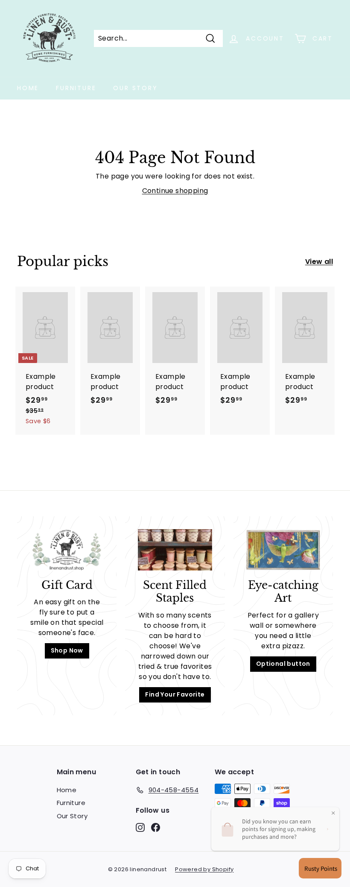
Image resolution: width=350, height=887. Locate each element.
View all (319, 261)
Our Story (135, 88)
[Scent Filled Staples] (175, 550)
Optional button (283, 663)
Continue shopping (175, 191)
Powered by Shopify (204, 869)
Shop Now (67, 650)
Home (28, 88)
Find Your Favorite (174, 694)
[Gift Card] (67, 550)
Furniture (76, 88)
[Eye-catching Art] (283, 550)
